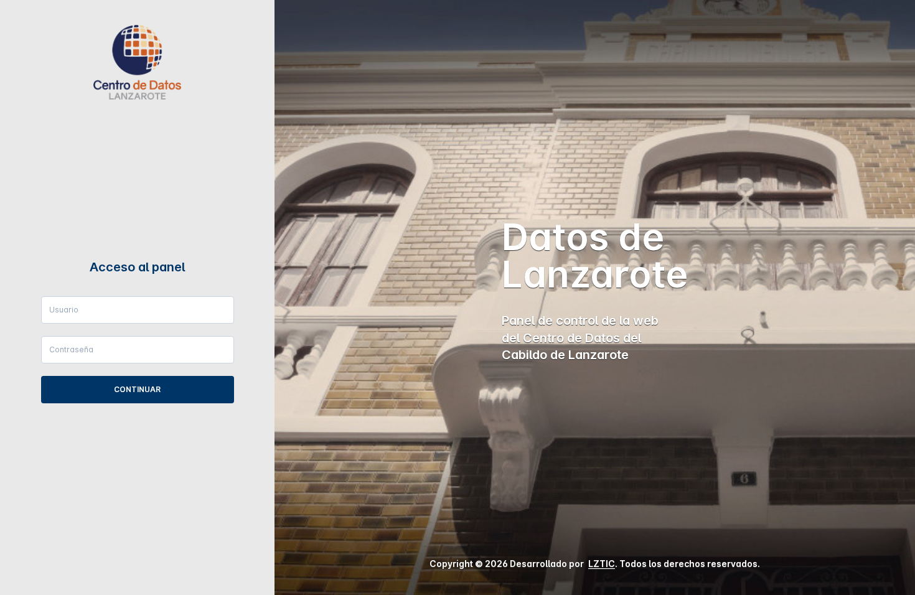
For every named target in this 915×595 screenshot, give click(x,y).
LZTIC (601, 563)
